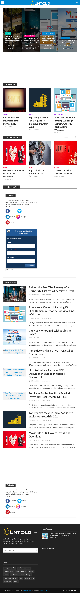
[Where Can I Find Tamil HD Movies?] (65, 153)
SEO (21, 578)
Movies (5, 115)
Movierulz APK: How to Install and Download (13, 173)
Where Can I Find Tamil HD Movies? (63, 172)
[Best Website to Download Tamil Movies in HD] (14, 100)
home (22, 575)
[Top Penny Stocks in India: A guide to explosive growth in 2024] (40, 100)
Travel (8, 33)
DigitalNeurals (26, 590)
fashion (31, 571)
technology (7, 582)
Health (6, 575)
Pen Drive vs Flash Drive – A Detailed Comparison (51, 352)
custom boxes (8, 571)
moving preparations (10, 578)
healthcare (14, 575)
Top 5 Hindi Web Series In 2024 (37, 172)
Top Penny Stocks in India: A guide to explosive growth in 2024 (39, 122)
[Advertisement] (40, 68)
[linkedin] (74, 590)
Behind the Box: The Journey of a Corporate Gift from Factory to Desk (34, 40)
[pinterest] (72, 590)
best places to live (9, 568)
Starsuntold (43, 590)
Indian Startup (29, 36)
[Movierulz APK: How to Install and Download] (14, 153)
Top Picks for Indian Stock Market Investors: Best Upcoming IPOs (49, 395)
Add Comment (11, 48)
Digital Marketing (48, 33)
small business (29, 578)
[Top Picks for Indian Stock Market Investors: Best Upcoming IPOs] (14, 395)
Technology (65, 38)
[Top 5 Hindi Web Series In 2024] (40, 153)
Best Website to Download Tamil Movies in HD (11, 120)
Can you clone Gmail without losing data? (50, 332)
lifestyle (28, 575)
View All (66, 137)
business (21, 568)
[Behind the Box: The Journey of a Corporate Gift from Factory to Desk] (14, 294)
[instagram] (69, 590)
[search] (36, 550)
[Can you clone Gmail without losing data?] (14, 337)
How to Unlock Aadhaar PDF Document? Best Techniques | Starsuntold (47, 373)
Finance (31, 115)
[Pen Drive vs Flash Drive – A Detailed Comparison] (14, 351)
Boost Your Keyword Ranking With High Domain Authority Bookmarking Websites (51, 39)
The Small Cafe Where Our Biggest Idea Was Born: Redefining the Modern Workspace (15, 39)
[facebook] (63, 590)
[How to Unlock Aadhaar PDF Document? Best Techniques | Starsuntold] (14, 372)
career (28, 568)
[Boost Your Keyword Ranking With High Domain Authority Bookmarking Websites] (65, 100)
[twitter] (66, 590)
